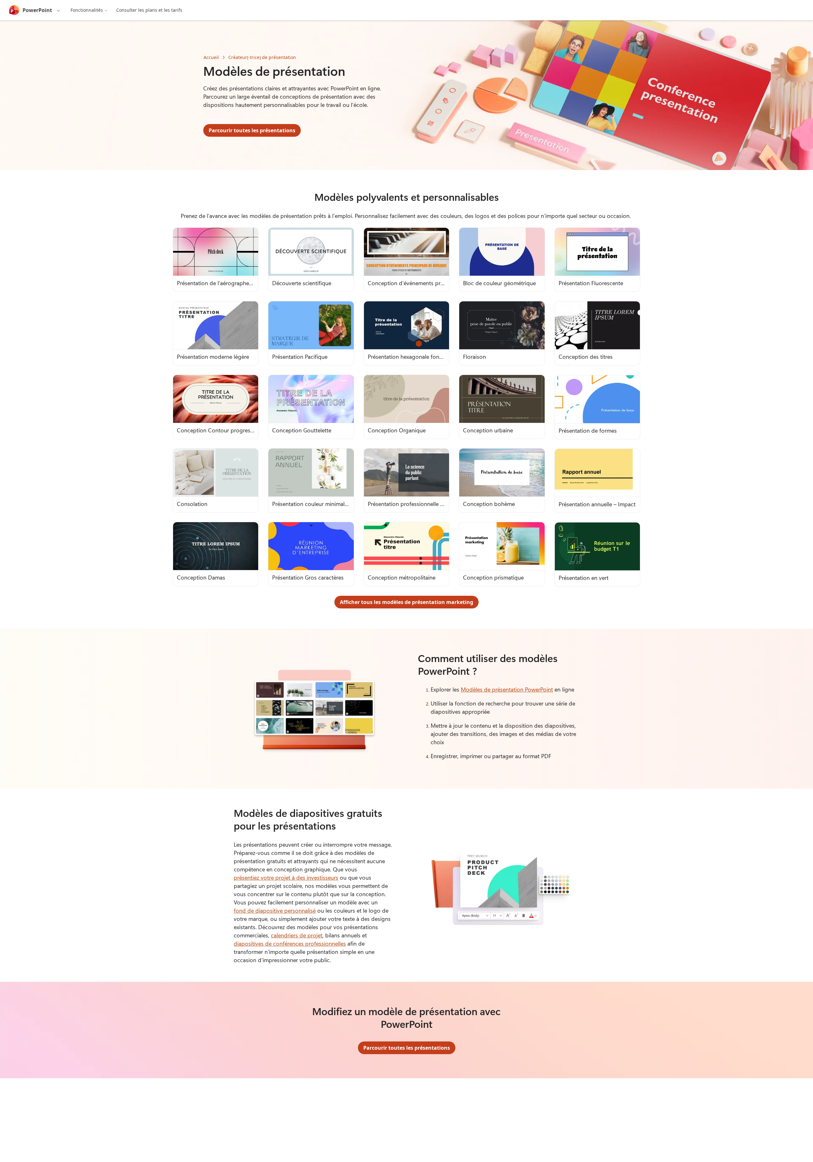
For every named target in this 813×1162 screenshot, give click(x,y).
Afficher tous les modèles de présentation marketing (406, 602)
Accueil (211, 57)
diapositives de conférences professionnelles (290, 943)
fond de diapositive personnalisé (275, 910)
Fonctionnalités (87, 10)
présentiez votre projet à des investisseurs (286, 877)
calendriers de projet (296, 935)
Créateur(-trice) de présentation (262, 57)
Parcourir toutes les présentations (252, 130)
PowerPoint (37, 10)
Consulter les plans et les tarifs (149, 10)
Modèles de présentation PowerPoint (507, 689)
